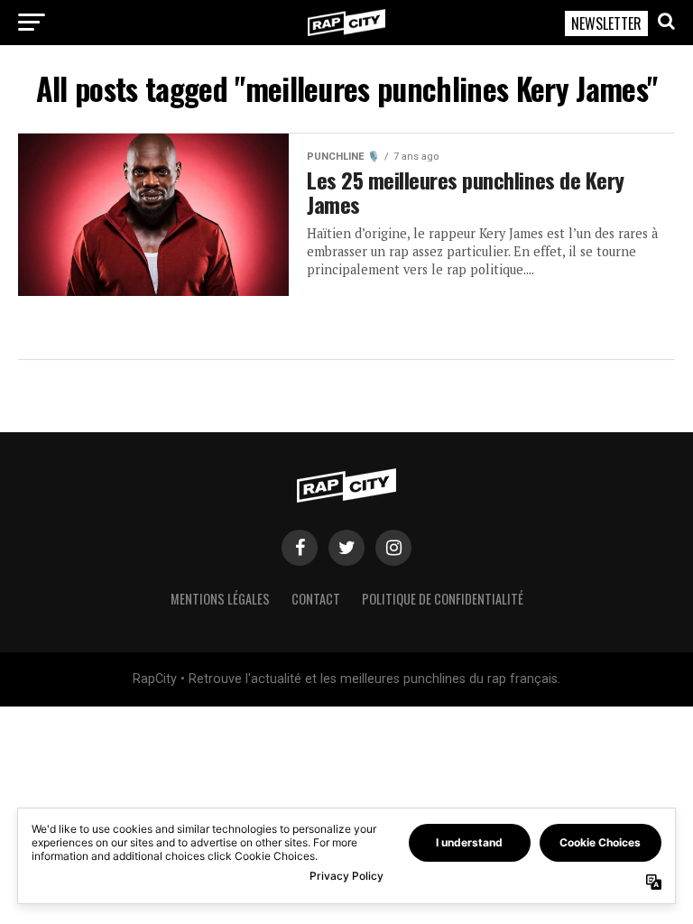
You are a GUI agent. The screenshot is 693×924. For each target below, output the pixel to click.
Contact (315, 598)
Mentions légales (220, 598)
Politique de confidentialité (442, 598)
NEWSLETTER (606, 23)
